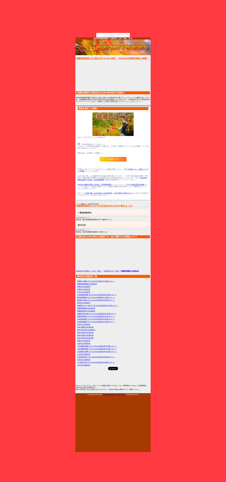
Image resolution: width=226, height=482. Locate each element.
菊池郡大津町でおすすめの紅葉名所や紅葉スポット (96, 300)
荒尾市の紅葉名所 (83, 341)
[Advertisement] (113, 76)
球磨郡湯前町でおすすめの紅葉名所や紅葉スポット (96, 316)
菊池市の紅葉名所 (83, 303)
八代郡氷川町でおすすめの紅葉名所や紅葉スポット (96, 362)
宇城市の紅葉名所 (83, 289)
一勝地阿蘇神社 (85, 213)
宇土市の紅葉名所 (83, 292)
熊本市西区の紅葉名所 (85, 327)
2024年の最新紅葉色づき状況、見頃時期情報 (94, 184)
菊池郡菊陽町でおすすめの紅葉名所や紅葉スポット (96, 297)
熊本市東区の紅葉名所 (85, 333)
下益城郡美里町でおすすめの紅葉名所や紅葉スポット (97, 295)
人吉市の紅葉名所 (83, 354)
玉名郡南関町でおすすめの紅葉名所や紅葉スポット (96, 322)
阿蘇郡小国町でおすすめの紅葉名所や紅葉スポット (96, 281)
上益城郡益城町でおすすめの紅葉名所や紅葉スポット (97, 346)
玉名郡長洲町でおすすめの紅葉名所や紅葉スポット (96, 319)
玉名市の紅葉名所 (83, 324)
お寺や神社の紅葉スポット (124, 193)
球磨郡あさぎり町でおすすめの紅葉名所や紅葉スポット (97, 306)
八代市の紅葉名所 (83, 365)
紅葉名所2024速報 (137, 184)
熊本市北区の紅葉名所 (85, 338)
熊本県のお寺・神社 (111, 271)
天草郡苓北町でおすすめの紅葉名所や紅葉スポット (96, 357)
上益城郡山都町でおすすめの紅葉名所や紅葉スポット (97, 352)
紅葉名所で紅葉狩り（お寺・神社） (89, 271)
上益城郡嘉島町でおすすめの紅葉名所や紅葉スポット (97, 349)
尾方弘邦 (82, 225)
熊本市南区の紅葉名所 (85, 335)
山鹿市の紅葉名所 (83, 343)
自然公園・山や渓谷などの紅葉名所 (99, 193)
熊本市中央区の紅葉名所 (86, 330)
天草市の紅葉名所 (83, 360)
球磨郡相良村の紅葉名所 (86, 311)
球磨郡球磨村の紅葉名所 (86, 308)
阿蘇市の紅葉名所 (83, 287)
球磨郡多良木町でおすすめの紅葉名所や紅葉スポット (97, 314)
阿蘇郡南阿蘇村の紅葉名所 (87, 284)
